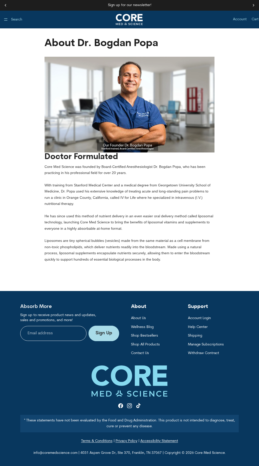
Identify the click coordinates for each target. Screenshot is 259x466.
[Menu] (6, 19)
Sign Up (104, 333)
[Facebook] (121, 406)
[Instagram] (129, 406)
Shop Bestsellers (144, 336)
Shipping (195, 336)
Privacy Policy (126, 441)
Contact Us (140, 353)
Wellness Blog (142, 327)
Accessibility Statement (159, 441)
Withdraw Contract (203, 353)
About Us (138, 318)
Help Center (198, 327)
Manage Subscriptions (206, 344)
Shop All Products (145, 344)
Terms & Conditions (97, 441)
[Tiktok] (138, 406)
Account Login (199, 318)
